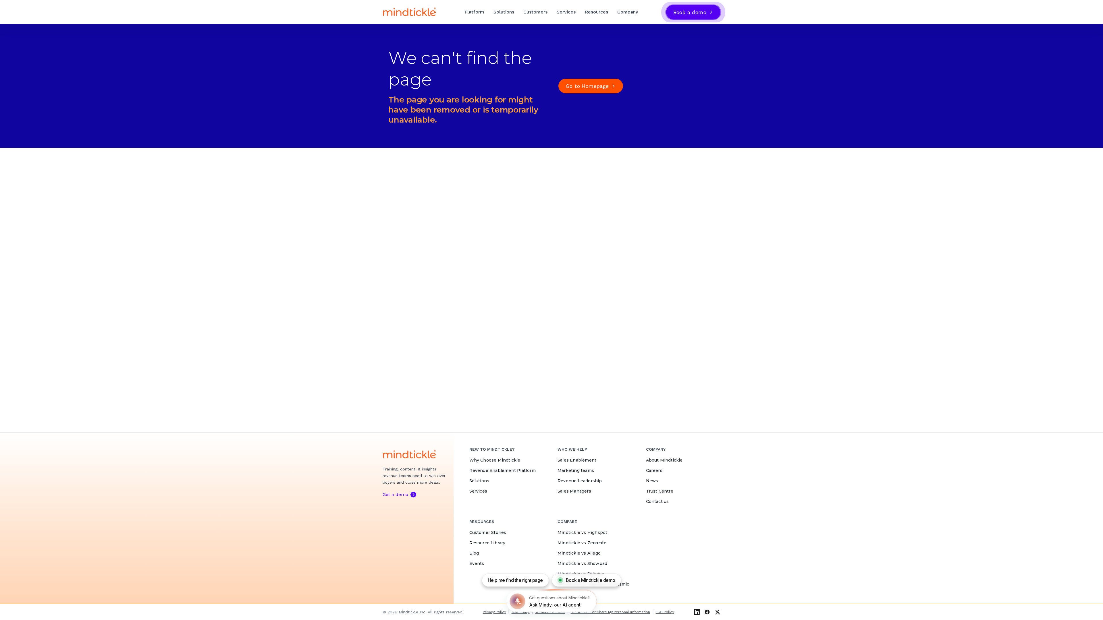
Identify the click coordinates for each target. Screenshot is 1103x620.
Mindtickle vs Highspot (582, 532)
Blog (474, 553)
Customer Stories (487, 532)
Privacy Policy (494, 612)
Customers (535, 12)
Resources (596, 12)
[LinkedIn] (697, 612)
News (652, 480)
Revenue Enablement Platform (502, 470)
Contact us (657, 501)
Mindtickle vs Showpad (582, 563)
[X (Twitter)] (717, 612)
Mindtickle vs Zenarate (582, 542)
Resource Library (487, 542)
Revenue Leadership (580, 480)
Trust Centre (659, 491)
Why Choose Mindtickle (494, 460)
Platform (474, 12)
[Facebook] (707, 612)
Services (566, 12)
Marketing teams (576, 470)
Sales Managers (574, 491)
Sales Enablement (577, 460)
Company (627, 12)
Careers (654, 470)
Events (476, 563)
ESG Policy (665, 612)
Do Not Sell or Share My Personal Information (610, 612)
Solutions (503, 12)
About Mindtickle (664, 460)
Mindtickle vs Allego (579, 553)
